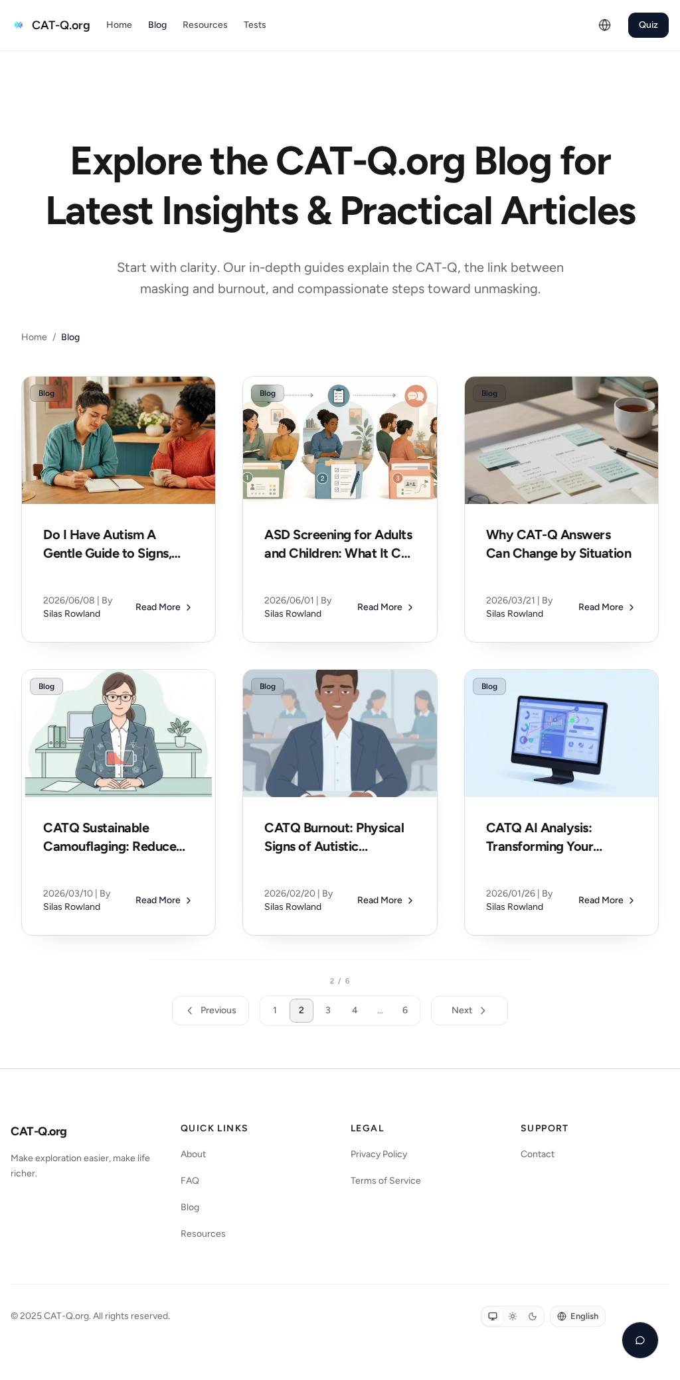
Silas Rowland (71, 613)
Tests (255, 25)
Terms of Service (386, 1180)
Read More (158, 607)
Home (119, 25)
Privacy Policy (379, 1154)
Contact (537, 1154)
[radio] (493, 1316)
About (193, 1154)
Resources (205, 25)
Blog (157, 25)
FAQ (190, 1180)
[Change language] (605, 25)
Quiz (648, 25)
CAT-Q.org (39, 1131)
